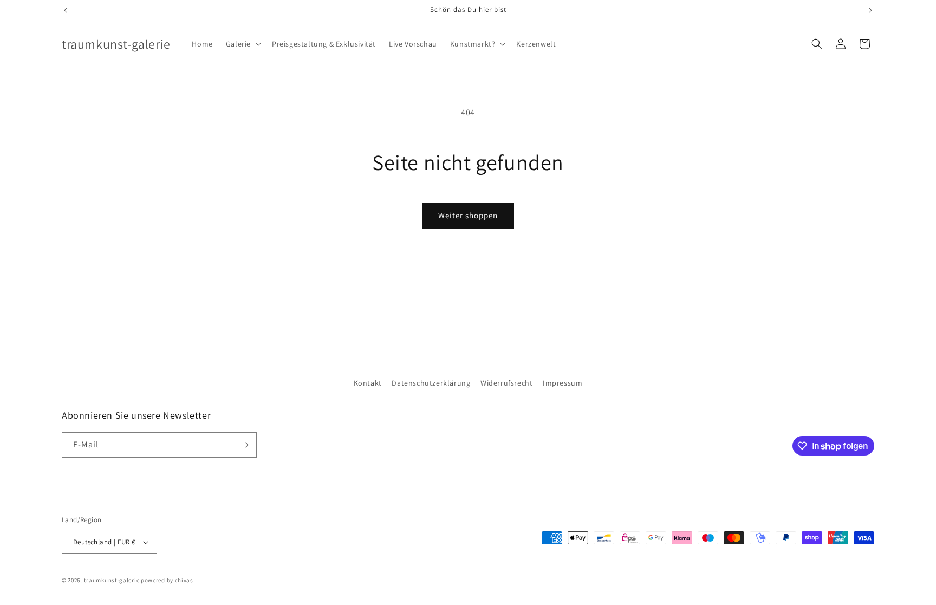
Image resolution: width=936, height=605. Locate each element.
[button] (242, 43)
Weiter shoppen (468, 215)
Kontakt (368, 383)
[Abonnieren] (244, 445)
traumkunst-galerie (112, 580)
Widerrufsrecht (506, 383)
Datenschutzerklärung (431, 383)
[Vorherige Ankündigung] (65, 10)
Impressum (562, 383)
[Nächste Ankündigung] (870, 10)
